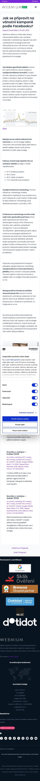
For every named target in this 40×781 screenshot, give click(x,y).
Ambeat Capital (13, 656)
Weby (5, 754)
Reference (14, 754)
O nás (20, 754)
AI (7, 462)
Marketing (9, 754)
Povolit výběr (20, 425)
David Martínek (12, 511)
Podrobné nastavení (26, 413)
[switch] (35, 391)
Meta (8, 464)
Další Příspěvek (20, 552)
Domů (2, 754)
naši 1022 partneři (13, 360)
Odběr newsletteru (7, 728)
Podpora (4, 1)
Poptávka (27, 754)
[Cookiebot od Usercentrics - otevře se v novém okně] (29, 349)
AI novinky (10, 457)
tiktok (13, 508)
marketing (18, 457)
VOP (30, 754)
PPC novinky (27, 457)
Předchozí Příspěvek (20, 548)
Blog (17, 754)
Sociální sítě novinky (23, 460)
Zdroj (5, 128)
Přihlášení (35, 1)
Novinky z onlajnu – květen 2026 (17, 453)
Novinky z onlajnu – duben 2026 (17, 497)
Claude (18, 462)
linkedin (30, 462)
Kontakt (23, 754)
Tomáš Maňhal (18, 469)
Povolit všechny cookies (20, 419)
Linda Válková (18, 467)
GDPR (33, 754)
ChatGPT (12, 462)
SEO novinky (11, 460)
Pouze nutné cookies (20, 430)
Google (24, 462)
